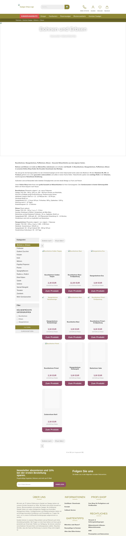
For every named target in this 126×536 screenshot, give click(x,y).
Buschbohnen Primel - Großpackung (98, 322)
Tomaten (20, 290)
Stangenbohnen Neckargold (74, 368)
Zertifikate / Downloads (72, 503)
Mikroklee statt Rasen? (72, 524)
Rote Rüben (21, 277)
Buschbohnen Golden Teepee (52, 275)
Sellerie (19, 284)
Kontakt (67, 506)
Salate (19, 280)
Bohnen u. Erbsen (23, 245)
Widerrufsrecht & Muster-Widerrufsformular (96, 526)
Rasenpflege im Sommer (72, 528)
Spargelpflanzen (22, 271)
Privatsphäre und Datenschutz (98, 534)
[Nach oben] (121, 533)
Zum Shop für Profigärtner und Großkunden (98, 504)
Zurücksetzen (27, 331)
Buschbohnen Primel (51, 368)
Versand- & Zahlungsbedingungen (96, 521)
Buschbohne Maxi (73, 322)
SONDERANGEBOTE (29, 16)
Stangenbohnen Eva (97, 276)
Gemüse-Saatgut (95, 16)
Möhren (19, 261)
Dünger (43, 16)
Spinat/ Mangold (22, 287)
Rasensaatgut (65, 16)
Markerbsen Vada (96, 368)
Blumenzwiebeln (80, 16)
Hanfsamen (53, 16)
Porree (19, 268)
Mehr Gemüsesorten (24, 297)
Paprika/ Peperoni (23, 264)
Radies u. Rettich (23, 274)
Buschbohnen (23, 316)
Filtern (27, 327)
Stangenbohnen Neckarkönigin (52, 322)
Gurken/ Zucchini (23, 251)
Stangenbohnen (24, 322)
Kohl (18, 258)
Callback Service (70, 510)
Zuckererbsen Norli (50, 414)
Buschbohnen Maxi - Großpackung (75, 275)
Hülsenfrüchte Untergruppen (24, 311)
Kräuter (19, 255)
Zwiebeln (20, 293)
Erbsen (21, 319)
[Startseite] (17, 16)
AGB (89, 530)
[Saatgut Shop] (26, 7)
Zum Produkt (52, 291)
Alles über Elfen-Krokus (72, 531)
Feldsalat (20, 248)
